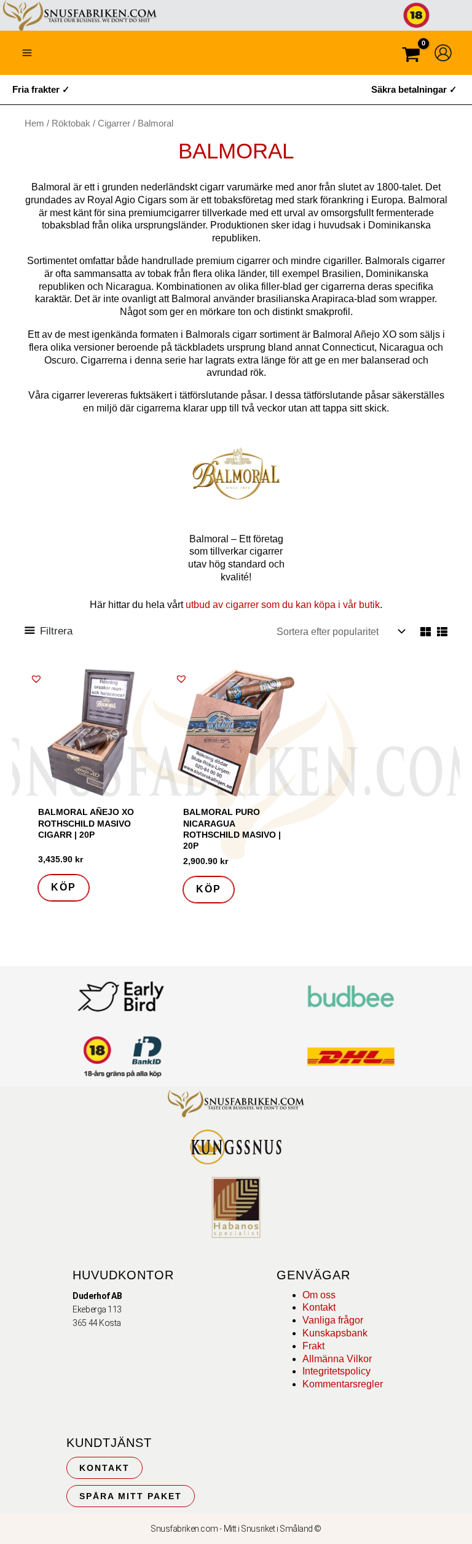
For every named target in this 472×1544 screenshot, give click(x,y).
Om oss (319, 1295)
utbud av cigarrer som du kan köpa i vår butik (283, 604)
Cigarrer (114, 123)
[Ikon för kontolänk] (443, 53)
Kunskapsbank (335, 1333)
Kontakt (319, 1307)
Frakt (313, 1346)
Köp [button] (63, 887)
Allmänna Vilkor (337, 1359)
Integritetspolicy (336, 1371)
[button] (36, 678)
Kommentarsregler (342, 1384)
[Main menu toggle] (27, 53)
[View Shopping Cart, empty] (411, 56)
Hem (34, 123)
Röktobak (71, 123)
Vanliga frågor (332, 1320)
